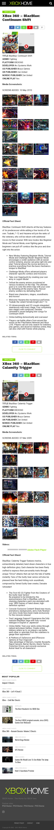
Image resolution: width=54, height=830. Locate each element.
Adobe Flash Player (37, 550)
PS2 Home (7, 806)
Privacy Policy (19, 823)
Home (38, 823)
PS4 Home (28, 806)
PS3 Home (18, 806)
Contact (30, 823)
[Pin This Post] (30, 26)
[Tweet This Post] (18, 26)
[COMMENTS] (42, 26)
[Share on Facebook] (12, 26)
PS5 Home (39, 806)
